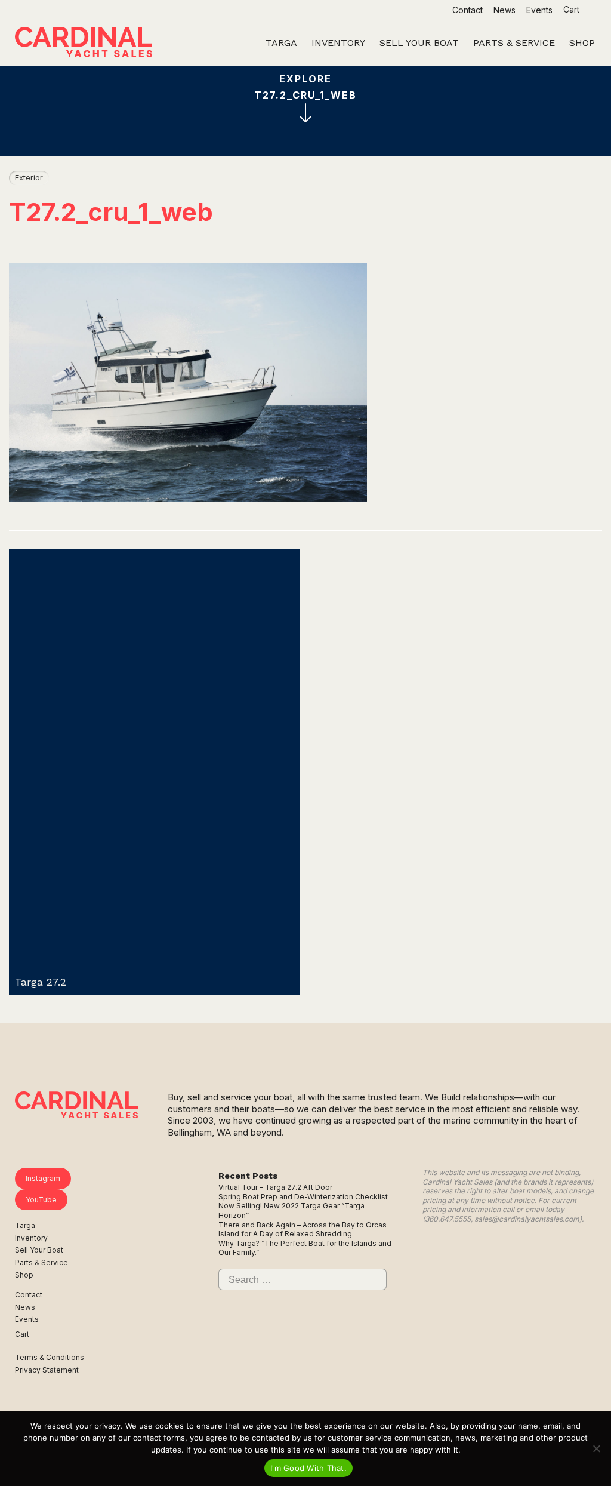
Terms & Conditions (49, 1357)
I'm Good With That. (308, 1468)
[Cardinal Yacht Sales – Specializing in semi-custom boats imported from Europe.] (83, 43)
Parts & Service (41, 1262)
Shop (24, 1274)
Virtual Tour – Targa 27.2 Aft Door (275, 1187)
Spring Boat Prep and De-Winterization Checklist (303, 1196)
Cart (572, 9)
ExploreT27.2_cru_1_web (305, 87)
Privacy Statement (47, 1369)
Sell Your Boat (39, 1249)
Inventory (31, 1237)
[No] (596, 1448)
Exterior (29, 177)
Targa (25, 1225)
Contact (467, 10)
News (504, 10)
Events (539, 10)
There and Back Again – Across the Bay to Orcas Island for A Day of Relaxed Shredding (302, 1229)
